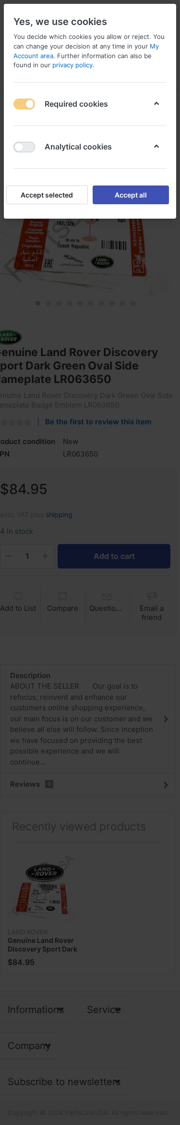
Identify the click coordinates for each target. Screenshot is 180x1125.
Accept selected (47, 195)
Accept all (131, 195)
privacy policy (72, 65)
